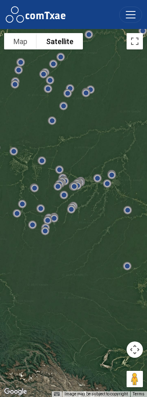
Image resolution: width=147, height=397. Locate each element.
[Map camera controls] (135, 349)
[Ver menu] (130, 15)
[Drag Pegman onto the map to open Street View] (135, 379)
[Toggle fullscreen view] (135, 41)
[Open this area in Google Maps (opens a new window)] (15, 391)
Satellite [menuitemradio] (60, 41)
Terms (139, 394)
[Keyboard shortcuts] (57, 394)
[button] (86, 92)
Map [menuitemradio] (20, 41)
